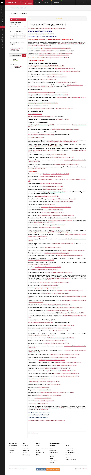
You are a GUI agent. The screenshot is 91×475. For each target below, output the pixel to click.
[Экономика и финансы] (2, 45)
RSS (25, 26)
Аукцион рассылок (40, 452)
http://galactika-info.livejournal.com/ (44, 401)
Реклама (38, 445)
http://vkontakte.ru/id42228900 (43, 398)
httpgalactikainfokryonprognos (56, 154)
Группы (46, 2)
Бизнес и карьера (54, 452)
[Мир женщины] (2, 20)
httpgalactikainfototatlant (36, 137)
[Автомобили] (2, 12)
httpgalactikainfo (46, 51)
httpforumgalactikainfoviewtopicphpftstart (46, 66)
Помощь (11, 452)
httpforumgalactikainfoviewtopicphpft (56, 207)
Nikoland (85, 468)
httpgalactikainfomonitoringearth (44, 222)
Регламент (11, 450)
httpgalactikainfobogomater (49, 285)
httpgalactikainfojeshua (64, 232)
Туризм (51, 448)
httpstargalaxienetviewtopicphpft (50, 179)
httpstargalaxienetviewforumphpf (39, 45)
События (38, 454)
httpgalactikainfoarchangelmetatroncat (62, 157)
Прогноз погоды (69, 448)
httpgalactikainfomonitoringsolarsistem (60, 220)
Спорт (67, 445)
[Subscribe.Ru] (11, 2)
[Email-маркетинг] (2, 47)
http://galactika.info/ (33, 28)
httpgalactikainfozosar (62, 119)
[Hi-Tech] (2, 22)
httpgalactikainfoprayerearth (56, 225)
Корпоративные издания (42, 448)
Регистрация (12, 448)
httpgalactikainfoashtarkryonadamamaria (63, 199)
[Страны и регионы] (2, 40)
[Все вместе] (2, 7)
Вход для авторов (13, 445)
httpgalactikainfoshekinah (53, 247)
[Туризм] (2, 42)
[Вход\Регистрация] (78, 2)
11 (17, 34)
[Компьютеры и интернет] (2, 25)
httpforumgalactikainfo (54, 384)
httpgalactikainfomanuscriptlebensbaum (63, 218)
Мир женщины (53, 450)
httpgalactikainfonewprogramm (63, 201)
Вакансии (25, 452)
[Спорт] (2, 37)
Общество (68, 454)
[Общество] (2, 32)
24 (15, 37)
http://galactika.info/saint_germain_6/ (65, 68)
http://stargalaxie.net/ (60, 28)
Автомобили (52, 445)
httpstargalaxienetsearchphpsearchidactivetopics (54, 55)
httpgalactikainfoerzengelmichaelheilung (66, 164)
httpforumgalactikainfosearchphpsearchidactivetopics (55, 53)
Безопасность (26, 450)
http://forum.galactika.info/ (46, 28)
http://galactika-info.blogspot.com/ (16, 48)
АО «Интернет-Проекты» (21, 469)
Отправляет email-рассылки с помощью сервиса (25, 2)
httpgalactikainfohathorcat (66, 325)
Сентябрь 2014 (19, 31)
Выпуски (37, 2)
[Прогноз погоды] (2, 35)
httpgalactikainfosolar (36, 302)
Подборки (56, 2)
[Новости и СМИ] (2, 30)
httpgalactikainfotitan (48, 204)
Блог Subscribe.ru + (27, 448)
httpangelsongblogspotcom (36, 168)
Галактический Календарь (18, 13)
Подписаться (18, 19)
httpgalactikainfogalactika (39, 403)
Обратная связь (26, 454)
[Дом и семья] (2, 17)
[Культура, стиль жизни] (2, 27)
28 (24, 37)
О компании (25, 445)
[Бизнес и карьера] (2, 15)
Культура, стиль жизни (13, 7)
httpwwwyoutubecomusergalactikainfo (49, 395)
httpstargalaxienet (45, 390)
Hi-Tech (51, 458)
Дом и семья (68, 457)
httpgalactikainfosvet (56, 209)
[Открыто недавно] (2, 10)
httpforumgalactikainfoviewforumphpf (71, 44)
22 (10, 37)
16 (13, 36)
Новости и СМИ (69, 450)
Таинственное (23, 7)
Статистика (14, 64)
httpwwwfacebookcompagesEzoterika (57, 392)
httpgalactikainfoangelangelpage (51, 176)
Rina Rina (15, 60)
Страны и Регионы (70, 452)
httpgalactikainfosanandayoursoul (62, 243)
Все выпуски (59, 18)
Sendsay (38, 450)
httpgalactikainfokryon (75, 85)
